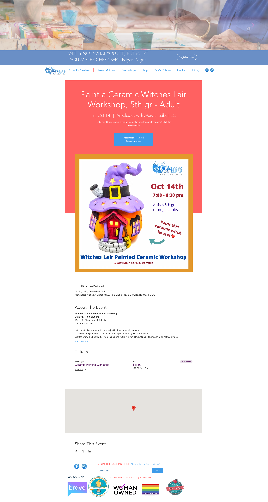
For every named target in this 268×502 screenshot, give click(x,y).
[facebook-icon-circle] (207, 70)
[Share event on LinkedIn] (89, 451)
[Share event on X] (83, 451)
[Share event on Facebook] (76, 451)
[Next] (253, 25)
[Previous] (15, 25)
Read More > (81, 341)
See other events (133, 140)
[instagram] (212, 70)
